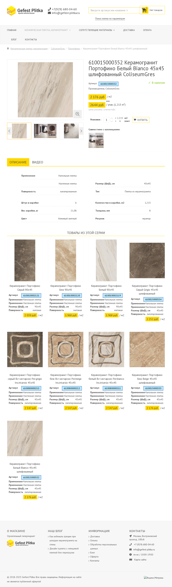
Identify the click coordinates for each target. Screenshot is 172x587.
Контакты (31, 39)
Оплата (147, 30)
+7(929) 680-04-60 (64, 9)
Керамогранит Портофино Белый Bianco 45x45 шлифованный (25, 467)
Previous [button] (9, 131)
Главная (11, 30)
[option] (19, 131)
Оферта (94, 556)
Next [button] (81, 131)
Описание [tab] (18, 162)
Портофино (74, 48)
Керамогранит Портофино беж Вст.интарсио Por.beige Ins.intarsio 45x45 (65, 378)
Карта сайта (140, 559)
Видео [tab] (37, 162)
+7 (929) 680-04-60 (144, 544)
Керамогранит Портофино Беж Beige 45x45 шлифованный (147, 378)
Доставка (129, 30)
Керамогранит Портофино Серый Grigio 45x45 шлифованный (147, 289)
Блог (14, 39)
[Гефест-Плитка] (25, 10)
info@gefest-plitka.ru (66, 13)
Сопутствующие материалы (96, 30)
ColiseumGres (58, 48)
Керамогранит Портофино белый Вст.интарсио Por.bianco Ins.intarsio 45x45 (106, 378)
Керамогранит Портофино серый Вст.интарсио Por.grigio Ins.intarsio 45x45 (25, 378)
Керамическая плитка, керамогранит (47, 30)
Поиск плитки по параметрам (110, 18)
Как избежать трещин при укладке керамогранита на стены (63, 540)
